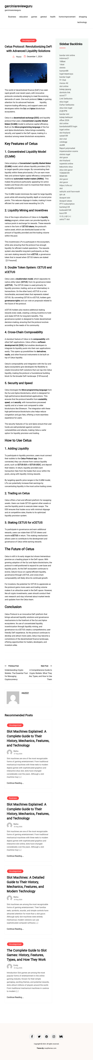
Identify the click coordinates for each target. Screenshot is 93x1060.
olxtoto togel (64, 154)
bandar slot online (67, 55)
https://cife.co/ (65, 185)
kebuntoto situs (66, 167)
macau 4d (63, 83)
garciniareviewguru (18, 6)
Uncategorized (28, 40)
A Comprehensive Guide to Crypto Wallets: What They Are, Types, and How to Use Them (40, 675)
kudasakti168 (65, 210)
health (52, 17)
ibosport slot (64, 198)
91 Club (62, 80)
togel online (64, 129)
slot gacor (63, 157)
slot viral (63, 139)
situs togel (63, 102)
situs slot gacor (66, 170)
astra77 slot (64, 219)
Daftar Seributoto (66, 105)
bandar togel (64, 77)
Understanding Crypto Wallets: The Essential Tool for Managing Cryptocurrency (16, 675)
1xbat (61, 64)
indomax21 (64, 58)
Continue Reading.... (15, 783)
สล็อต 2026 (64, 120)
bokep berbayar (66, 117)
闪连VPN (63, 111)
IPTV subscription (67, 204)
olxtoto (62, 68)
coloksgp (63, 142)
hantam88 (63, 71)
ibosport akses (65, 201)
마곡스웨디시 (65, 216)
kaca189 (63, 213)
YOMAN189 (64, 173)
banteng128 (64, 207)
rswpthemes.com (50, 1048)
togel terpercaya (66, 74)
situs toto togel (65, 108)
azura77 (62, 95)
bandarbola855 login (68, 126)
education (23, 17)
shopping (83, 17)
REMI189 (63, 176)
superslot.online (66, 163)
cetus (37, 102)
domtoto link (64, 92)
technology (82, 22)
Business (12, 17)
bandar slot (64, 114)
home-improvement (67, 17)
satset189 (63, 136)
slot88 (62, 145)
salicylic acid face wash (69, 191)
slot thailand (64, 133)
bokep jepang (65, 89)
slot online (63, 86)
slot (61, 188)
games (34, 17)
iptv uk (62, 194)
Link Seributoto (65, 98)
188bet (62, 61)
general (43, 17)
